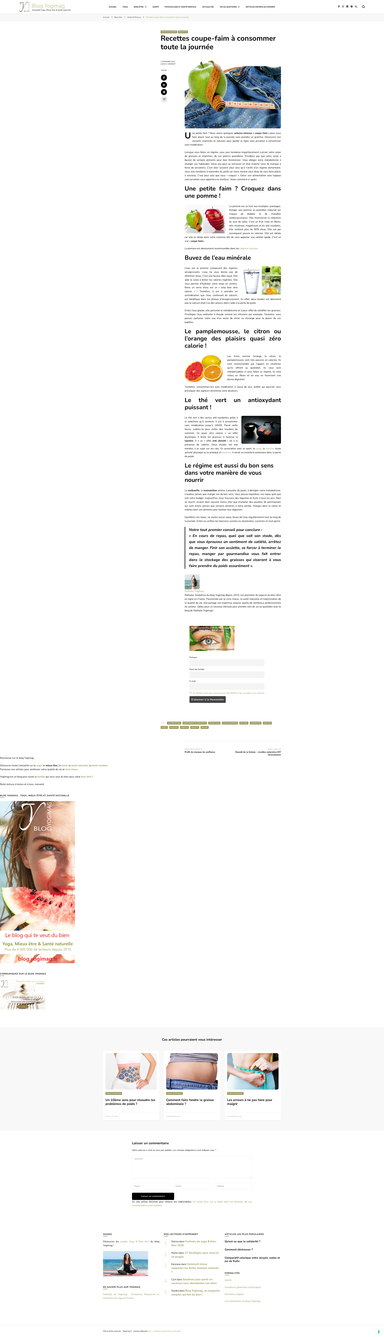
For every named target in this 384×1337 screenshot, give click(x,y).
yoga (258, 448)
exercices (226, 452)
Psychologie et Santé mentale (180, 7)
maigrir (243, 723)
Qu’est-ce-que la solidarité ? (242, 1241)
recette (194, 727)
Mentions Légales (234, 1294)
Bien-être (139, 7)
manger (267, 723)
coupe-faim (214, 723)
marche (270, 448)
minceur (174, 727)
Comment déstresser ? (239, 1249)
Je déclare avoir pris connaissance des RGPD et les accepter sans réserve (228, 692)
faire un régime (230, 723)
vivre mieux (71, 769)
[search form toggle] (363, 6)
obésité (184, 727)
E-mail (192, 681)
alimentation (174, 723)
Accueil (113, 7)
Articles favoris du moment (260, 7)
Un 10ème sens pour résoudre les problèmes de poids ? (130, 1102)
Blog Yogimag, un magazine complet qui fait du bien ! (195, 1292)
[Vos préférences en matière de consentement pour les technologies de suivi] (379, 1332)
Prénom (193, 657)
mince (164, 727)
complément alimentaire (195, 723)
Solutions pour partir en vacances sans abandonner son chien (194, 1281)
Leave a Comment (170, 64)
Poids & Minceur (169, 32)
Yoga (125, 7)
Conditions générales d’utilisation (243, 1287)
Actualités (208, 7)
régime (205, 727)
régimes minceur (249, 248)
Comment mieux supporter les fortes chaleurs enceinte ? (195, 1268)
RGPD (228, 1280)
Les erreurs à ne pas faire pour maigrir (249, 1102)
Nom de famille (196, 669)
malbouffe (255, 723)
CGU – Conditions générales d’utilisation (164, 1331)
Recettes (183, 32)
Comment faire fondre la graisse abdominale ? (190, 1102)
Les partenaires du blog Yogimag (242, 1301)
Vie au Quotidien (228, 7)
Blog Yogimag (48, 6)
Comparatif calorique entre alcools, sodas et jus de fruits (252, 1259)
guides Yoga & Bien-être (134, 1241)
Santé (156, 7)
